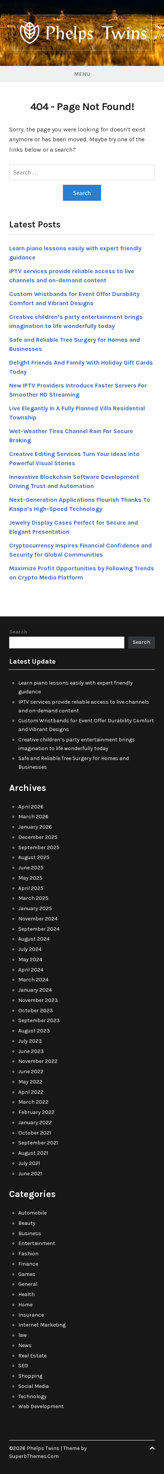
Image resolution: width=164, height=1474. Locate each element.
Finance (28, 1264)
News (25, 1345)
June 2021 (30, 1173)
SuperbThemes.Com (34, 1456)
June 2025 (30, 867)
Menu (82, 73)
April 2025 (30, 888)
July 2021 (29, 1163)
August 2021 (33, 1153)
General (27, 1284)
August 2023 (34, 1030)
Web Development (41, 1406)
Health (26, 1294)
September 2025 (38, 847)
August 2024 (34, 939)
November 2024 (38, 918)
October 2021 (34, 1133)
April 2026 (30, 806)
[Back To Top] (152, 1448)
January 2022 (35, 1122)
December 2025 (38, 837)
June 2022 (30, 1071)
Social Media (33, 1386)
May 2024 (30, 959)
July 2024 (30, 949)
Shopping (30, 1376)
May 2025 (30, 878)
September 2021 (38, 1143)
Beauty (26, 1223)
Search (18, 632)
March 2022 (33, 1102)
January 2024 (35, 990)
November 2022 (38, 1061)
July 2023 (30, 1041)
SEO (23, 1365)
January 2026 (35, 827)
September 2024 (38, 929)
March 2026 (33, 816)
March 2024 (33, 979)
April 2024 (30, 970)
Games (26, 1274)
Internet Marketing (42, 1325)
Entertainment (36, 1243)
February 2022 (36, 1112)
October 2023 (35, 1010)
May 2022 (30, 1082)
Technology (32, 1396)
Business (29, 1233)
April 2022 (30, 1092)
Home (25, 1304)
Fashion (28, 1253)
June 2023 (31, 1051)
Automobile (32, 1213)
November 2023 (38, 1000)
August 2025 (34, 857)
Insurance (31, 1315)
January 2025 (35, 908)
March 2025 (33, 898)
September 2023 (39, 1020)
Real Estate (32, 1355)
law (22, 1335)
